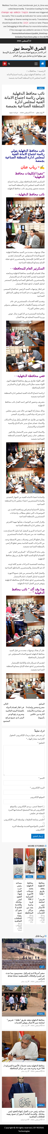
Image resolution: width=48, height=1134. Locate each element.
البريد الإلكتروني (37, 787)
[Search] (9, 63)
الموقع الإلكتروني (37, 797)
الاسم (42, 778)
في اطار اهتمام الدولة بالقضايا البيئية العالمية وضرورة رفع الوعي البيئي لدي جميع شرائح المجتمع (13, 712)
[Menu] (35, 63)
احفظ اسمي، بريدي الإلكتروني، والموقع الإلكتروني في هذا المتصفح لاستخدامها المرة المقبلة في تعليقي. (26, 809)
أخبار (42, 967)
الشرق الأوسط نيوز (29, 48)
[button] (35, 63)
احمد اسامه (19, 929)
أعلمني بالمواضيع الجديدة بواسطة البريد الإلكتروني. (28, 828)
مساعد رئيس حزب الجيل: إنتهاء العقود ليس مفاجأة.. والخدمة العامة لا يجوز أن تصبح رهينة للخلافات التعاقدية (18, 902)
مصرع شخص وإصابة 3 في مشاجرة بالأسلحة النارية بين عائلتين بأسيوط (35, 710)
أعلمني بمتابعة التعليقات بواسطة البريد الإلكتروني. (24, 819)
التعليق (41, 743)
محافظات (40, 88)
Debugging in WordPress (18, 26)
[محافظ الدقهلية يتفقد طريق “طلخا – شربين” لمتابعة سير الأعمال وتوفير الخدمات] (41, 863)
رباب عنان (39, 113)
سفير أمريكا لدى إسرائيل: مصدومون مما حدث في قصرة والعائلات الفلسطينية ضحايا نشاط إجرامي (25, 976)
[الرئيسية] (42, 63)
